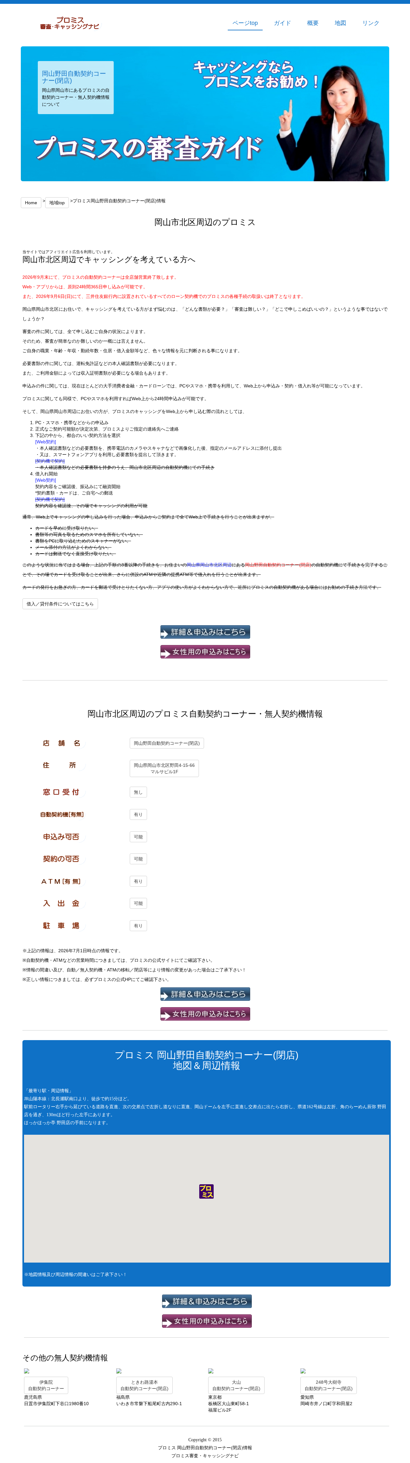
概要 (313, 23)
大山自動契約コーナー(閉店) (236, 1385)
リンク (371, 23)
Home (31, 202)
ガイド (282, 23)
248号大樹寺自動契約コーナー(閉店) (329, 1385)
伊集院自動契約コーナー (46, 1385)
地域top (57, 202)
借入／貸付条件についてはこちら (60, 603)
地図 (340, 23)
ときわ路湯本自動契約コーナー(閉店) (144, 1385)
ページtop (245, 23)
